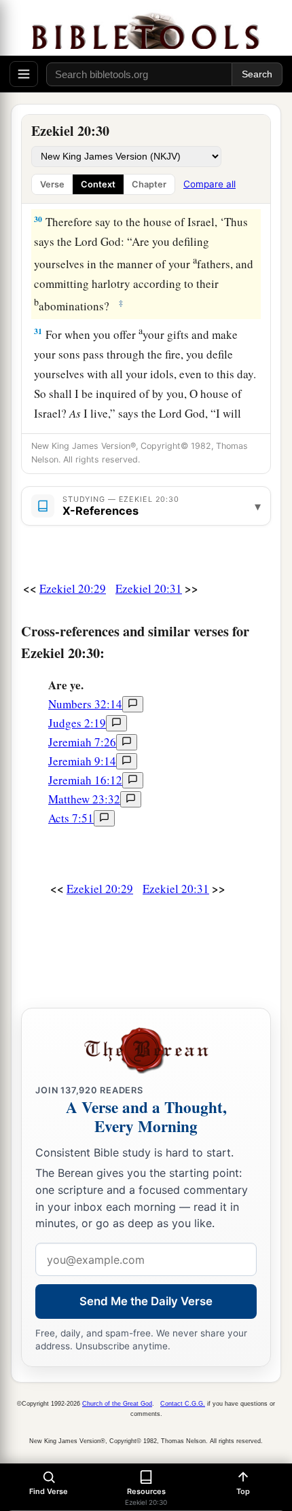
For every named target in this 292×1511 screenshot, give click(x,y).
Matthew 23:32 (84, 799)
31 (38, 331)
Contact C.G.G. (182, 1403)
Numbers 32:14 (85, 704)
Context (98, 184)
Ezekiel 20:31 (148, 588)
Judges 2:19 (77, 723)
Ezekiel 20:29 (72, 588)
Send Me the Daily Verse (146, 1301)
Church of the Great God (117, 1403)
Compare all (209, 184)
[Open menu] (24, 74)
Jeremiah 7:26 (82, 742)
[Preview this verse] (132, 704)
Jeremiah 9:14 (82, 761)
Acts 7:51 (71, 818)
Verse (52, 184)
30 (38, 219)
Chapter (149, 184)
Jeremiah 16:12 (85, 780)
